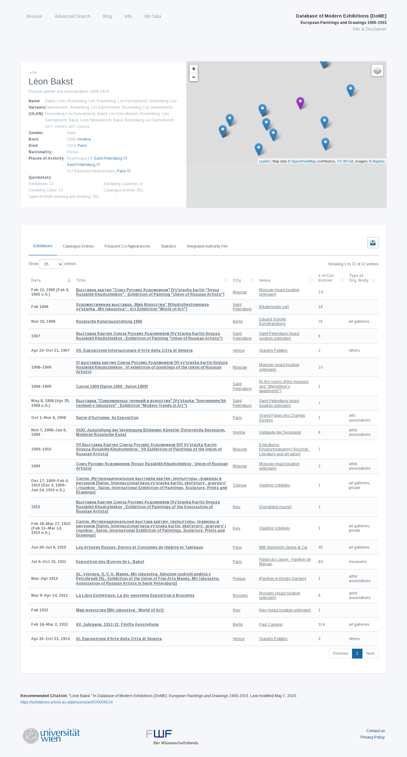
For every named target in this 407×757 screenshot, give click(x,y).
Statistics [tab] (168, 246)
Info (128, 16)
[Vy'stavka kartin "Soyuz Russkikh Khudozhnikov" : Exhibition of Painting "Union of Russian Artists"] (150, 292)
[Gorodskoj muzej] (275, 507)
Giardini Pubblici (273, 350)
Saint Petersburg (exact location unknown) (279, 335)
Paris (82, 145)
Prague (239, 578)
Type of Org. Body (359, 277)
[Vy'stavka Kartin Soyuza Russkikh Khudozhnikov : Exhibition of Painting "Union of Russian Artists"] (149, 335)
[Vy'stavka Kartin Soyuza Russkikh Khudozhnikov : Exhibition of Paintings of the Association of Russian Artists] (148, 507)
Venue (265, 280)
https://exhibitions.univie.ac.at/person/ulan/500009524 (66, 702)
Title (81, 280)
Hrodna (84, 139)
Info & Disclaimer (370, 29)
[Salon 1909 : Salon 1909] (112, 386)
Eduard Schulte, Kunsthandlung (273, 321)
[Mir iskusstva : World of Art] (119, 610)
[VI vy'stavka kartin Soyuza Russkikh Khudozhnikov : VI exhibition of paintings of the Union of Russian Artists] (152, 367)
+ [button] (194, 68)
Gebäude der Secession (280, 432)
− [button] (194, 77)
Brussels (240, 595)
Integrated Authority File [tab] (207, 246)
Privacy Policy (373, 737)
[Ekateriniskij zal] (274, 307)
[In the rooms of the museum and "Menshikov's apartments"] (284, 386)
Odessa (239, 485)
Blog (107, 16)
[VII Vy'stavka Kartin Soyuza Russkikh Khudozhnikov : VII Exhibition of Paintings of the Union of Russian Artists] (149, 449)
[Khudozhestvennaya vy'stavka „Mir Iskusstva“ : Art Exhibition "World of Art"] (142, 306)
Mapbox (378, 160)
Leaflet (264, 160)
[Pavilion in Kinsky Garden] (282, 578)
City (237, 280)
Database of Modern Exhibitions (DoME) (341, 19)
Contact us (375, 731)
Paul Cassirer (271, 624)
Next (370, 653)
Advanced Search (72, 16)
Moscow (240, 292)
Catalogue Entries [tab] (78, 246)
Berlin (238, 321)
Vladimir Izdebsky (274, 485)
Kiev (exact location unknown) (285, 610)
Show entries (52, 264)
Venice (239, 350)
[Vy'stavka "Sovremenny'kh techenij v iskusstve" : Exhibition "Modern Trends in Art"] (151, 403)
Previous (340, 653)
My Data (153, 16)
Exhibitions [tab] (42, 246)
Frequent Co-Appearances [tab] (127, 246)
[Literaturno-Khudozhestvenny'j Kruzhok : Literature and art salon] (284, 449)
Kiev (236, 507)
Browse (34, 16)
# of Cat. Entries (326, 277)
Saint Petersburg (108, 158)
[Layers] (377, 70)
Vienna (239, 432)
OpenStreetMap (303, 160)
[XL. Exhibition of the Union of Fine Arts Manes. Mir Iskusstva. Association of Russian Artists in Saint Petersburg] (148, 579)
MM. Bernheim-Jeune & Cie (283, 547)
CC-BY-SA (345, 160)
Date (36, 280)
